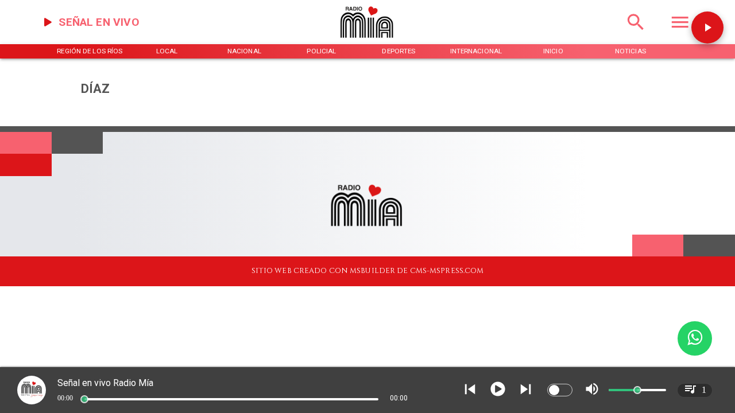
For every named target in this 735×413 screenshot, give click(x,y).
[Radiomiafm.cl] (636, 34)
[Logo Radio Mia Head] (367, 42)
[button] (707, 27)
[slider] (84, 399)
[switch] (559, 390)
